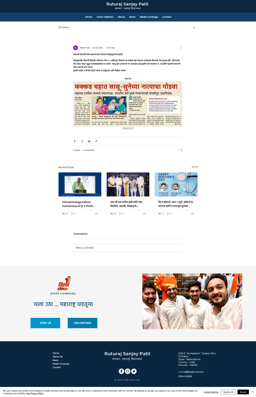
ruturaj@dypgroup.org (190, 371)
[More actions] (181, 48)
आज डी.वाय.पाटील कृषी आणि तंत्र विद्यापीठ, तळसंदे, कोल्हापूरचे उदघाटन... (126, 204)
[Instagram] (127, 371)
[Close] (252, 392)
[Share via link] (96, 141)
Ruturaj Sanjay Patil (127, 4)
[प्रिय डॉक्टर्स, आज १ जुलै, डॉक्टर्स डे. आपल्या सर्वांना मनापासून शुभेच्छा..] (176, 184)
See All (195, 167)
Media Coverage (61, 363)
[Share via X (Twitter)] (81, 141)
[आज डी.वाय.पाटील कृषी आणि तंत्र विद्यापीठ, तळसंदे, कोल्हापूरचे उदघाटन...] (128, 184)
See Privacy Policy (35, 393)
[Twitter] (134, 371)
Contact (57, 367)
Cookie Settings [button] (211, 391)
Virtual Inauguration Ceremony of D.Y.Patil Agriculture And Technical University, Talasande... (77, 204)
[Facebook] (121, 371)
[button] (193, 27)
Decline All (228, 391)
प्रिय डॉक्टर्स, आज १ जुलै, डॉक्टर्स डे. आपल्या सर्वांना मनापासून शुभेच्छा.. (175, 204)
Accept (243, 391)
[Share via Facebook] (74, 141)
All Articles (63, 27)
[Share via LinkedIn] (89, 141)
